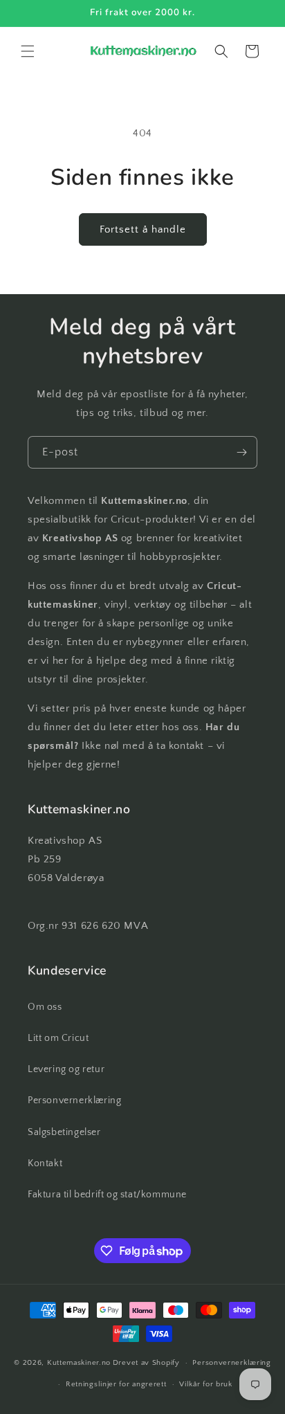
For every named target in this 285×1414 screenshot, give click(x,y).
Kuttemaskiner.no (79, 1363)
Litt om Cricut (58, 1038)
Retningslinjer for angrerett (116, 1384)
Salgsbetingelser (64, 1132)
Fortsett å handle (143, 229)
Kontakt (45, 1163)
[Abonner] (241, 452)
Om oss (45, 1007)
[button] (27, 51)
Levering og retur (66, 1069)
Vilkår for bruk (205, 1384)
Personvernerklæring (74, 1100)
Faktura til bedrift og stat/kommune (107, 1194)
